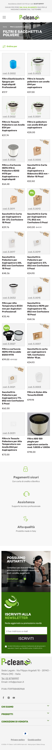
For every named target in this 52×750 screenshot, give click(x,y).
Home (5, 27)
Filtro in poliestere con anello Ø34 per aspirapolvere (37, 125)
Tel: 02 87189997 (10, 678)
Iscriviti (26, 638)
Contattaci (12, 579)
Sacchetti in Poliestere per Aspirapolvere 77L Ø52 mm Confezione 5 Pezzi (13, 398)
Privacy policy (18, 740)
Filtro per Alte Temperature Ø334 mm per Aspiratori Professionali (12, 307)
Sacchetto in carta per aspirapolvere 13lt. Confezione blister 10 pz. (37, 353)
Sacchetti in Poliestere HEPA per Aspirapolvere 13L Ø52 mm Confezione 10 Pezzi (38, 309)
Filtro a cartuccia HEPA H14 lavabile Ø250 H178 (11, 352)
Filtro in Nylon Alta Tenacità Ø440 (37, 393)
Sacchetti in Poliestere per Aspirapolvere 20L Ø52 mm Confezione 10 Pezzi (13, 263)
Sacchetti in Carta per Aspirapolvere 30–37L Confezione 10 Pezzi (12, 218)
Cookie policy (34, 740)
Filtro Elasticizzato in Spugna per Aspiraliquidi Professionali (13, 83)
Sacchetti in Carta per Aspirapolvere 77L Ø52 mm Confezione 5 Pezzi (37, 218)
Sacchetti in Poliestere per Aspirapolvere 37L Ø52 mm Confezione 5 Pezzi (38, 263)
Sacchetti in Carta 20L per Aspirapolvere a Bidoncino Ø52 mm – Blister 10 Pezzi (38, 171)
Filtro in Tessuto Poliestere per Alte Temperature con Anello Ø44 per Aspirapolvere (12, 444)
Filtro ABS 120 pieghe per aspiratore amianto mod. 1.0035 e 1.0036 (38, 443)
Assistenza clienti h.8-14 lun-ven (26, 4)
